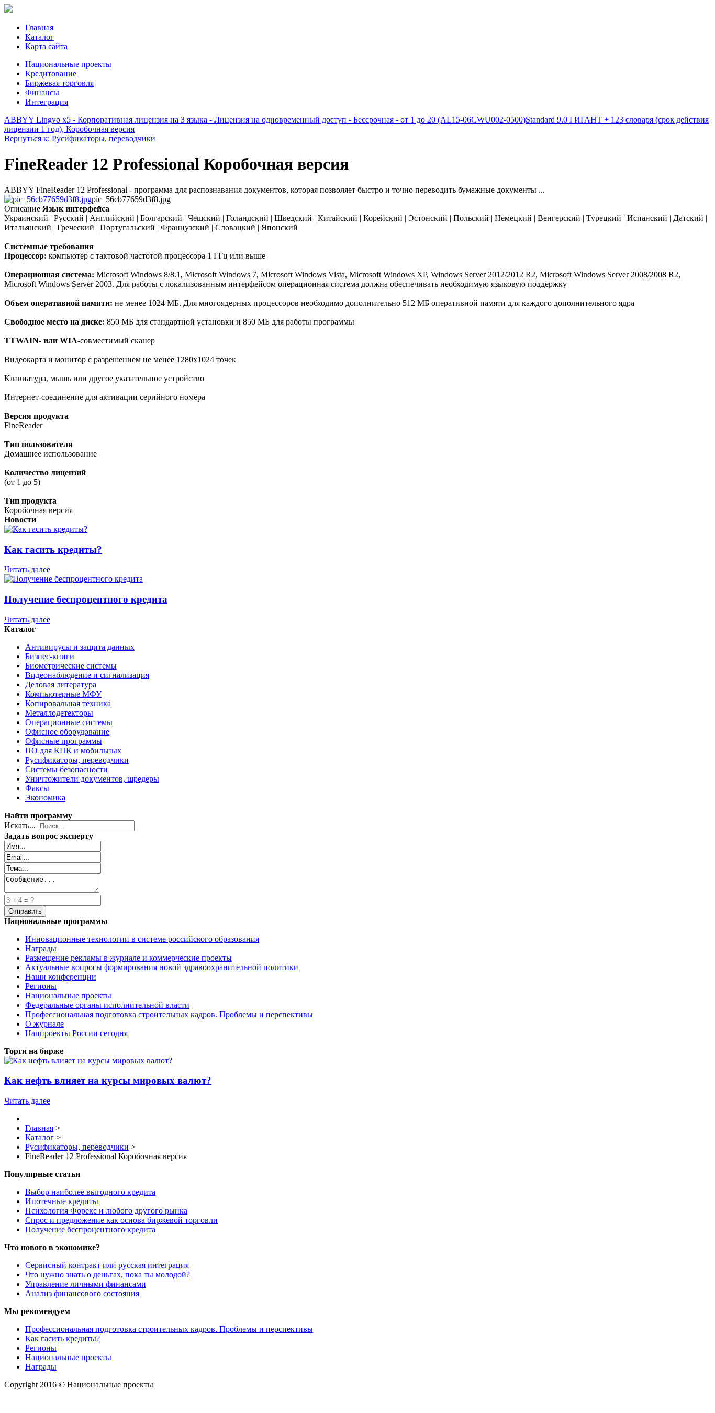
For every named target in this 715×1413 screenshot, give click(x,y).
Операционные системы (69, 722)
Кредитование (50, 73)
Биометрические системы (71, 665)
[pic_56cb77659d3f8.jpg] (48, 199)
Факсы (37, 788)
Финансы (42, 92)
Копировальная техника (68, 703)
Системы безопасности (66, 769)
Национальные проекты (68, 64)
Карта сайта (46, 46)
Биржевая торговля (59, 83)
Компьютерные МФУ (63, 693)
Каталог (39, 36)
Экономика (45, 797)
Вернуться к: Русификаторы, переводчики (79, 138)
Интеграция (46, 101)
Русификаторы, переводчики (77, 759)
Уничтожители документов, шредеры (92, 778)
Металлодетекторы (59, 712)
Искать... (20, 825)
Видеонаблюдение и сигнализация (87, 675)
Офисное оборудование (67, 731)
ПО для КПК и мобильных (73, 750)
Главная (39, 27)
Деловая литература (60, 684)
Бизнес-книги (49, 656)
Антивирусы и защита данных (80, 646)
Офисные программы (63, 741)
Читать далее (27, 569)
